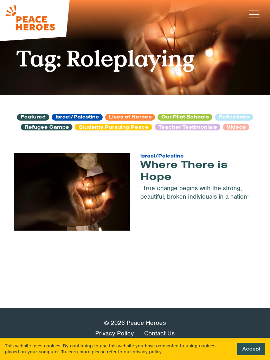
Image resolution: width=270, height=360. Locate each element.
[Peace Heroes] (35, 20)
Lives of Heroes (130, 117)
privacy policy (147, 352)
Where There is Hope (184, 170)
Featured (33, 117)
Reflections (234, 117)
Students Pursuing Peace (114, 127)
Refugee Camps (47, 127)
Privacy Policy (114, 333)
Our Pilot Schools (185, 117)
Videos (236, 127)
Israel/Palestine (77, 117)
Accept (251, 349)
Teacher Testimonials (188, 127)
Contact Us (159, 333)
